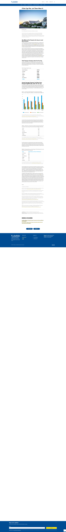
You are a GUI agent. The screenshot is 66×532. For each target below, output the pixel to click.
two (23, 45)
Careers (23, 239)
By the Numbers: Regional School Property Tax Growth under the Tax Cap (32, 222)
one (43, 44)
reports (40, 55)
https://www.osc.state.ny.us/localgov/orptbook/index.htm (29, 116)
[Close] (56, 522)
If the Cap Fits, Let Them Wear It (26, 223)
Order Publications (24, 237)
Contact (23, 238)
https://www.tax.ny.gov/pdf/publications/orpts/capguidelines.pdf (30, 199)
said (40, 174)
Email (10, 526)
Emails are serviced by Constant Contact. (17, 530)
